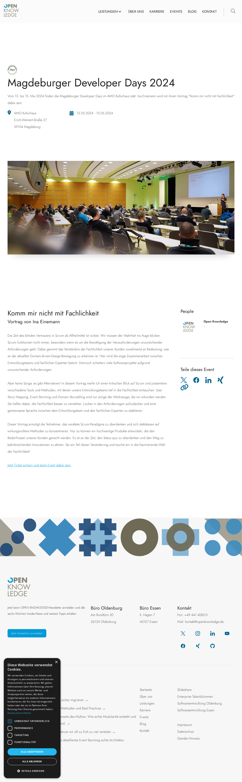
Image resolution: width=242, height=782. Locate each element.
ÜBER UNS (136, 11)
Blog (192, 11)
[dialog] (32, 718)
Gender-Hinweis (188, 738)
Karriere (145, 710)
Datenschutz (185, 731)
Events (176, 11)
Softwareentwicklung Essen (195, 710)
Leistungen (147, 703)
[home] (11, 11)
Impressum (184, 724)
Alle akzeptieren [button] (32, 751)
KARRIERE (157, 11)
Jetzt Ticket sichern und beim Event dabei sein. (39, 465)
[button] (110, 11)
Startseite (146, 689)
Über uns (146, 696)
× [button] (56, 662)
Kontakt (209, 11)
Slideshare (184, 689)
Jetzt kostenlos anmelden (27, 633)
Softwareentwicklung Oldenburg (199, 703)
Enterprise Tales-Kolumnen (195, 696)
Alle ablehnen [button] (32, 761)
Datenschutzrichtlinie (19, 713)
